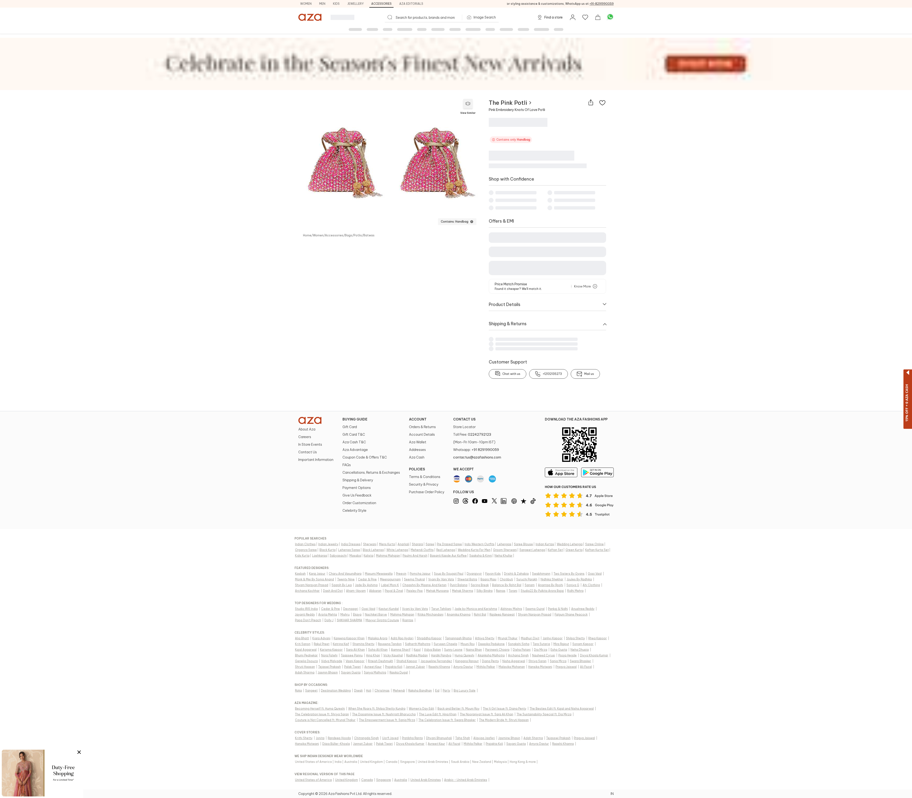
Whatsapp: (476, 450)
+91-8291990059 (601, 3)
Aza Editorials (411, 3)
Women (306, 3)
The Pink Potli (508, 102)
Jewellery (355, 3)
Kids (336, 3)
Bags (348, 235)
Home (307, 235)
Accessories (381, 3)
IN (612, 794)
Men (322, 3)
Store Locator (464, 427)
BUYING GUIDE (354, 419)
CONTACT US (464, 419)
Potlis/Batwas (364, 235)
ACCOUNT (418, 419)
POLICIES (417, 469)
